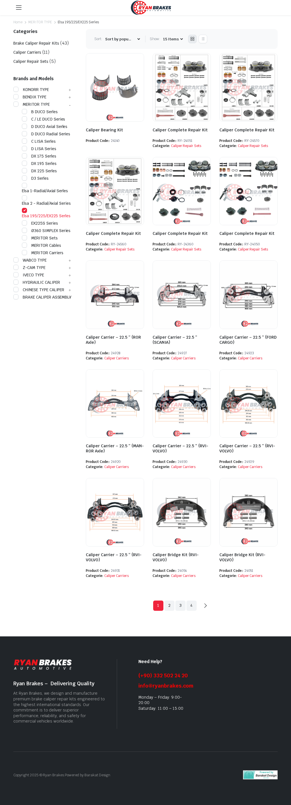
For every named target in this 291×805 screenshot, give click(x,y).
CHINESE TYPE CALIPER (43, 289)
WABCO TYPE (35, 260)
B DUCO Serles (44, 111)
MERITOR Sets (44, 238)
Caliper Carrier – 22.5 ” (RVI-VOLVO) (114, 557)
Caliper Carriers (116, 358)
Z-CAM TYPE (34, 267)
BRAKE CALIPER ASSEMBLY (47, 297)
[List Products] (203, 39)
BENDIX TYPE (34, 97)
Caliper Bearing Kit (104, 130)
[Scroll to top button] (282, 779)
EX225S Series (44, 223)
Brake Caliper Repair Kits (36, 43)
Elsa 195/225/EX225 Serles (46, 215)
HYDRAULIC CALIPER (41, 282)
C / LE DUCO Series (48, 119)
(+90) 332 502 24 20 (163, 675)
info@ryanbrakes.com (166, 685)
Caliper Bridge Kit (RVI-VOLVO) (176, 557)
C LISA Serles (43, 141)
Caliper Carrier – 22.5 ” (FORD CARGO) (248, 340)
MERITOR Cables (46, 245)
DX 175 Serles (43, 156)
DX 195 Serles (44, 163)
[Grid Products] (192, 39)
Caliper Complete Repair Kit (180, 130)
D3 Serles (40, 178)
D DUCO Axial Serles (49, 126)
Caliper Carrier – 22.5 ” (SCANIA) (175, 340)
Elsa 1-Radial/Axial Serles (45, 190)
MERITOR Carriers (47, 252)
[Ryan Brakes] (151, 8)
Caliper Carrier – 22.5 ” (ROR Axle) (113, 340)
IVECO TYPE (33, 275)
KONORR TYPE (36, 89)
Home (17, 22)
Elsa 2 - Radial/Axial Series (46, 203)
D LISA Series (43, 148)
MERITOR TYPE (40, 22)
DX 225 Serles (44, 170)
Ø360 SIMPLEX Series (50, 230)
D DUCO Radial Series (50, 133)
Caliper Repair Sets (186, 146)
